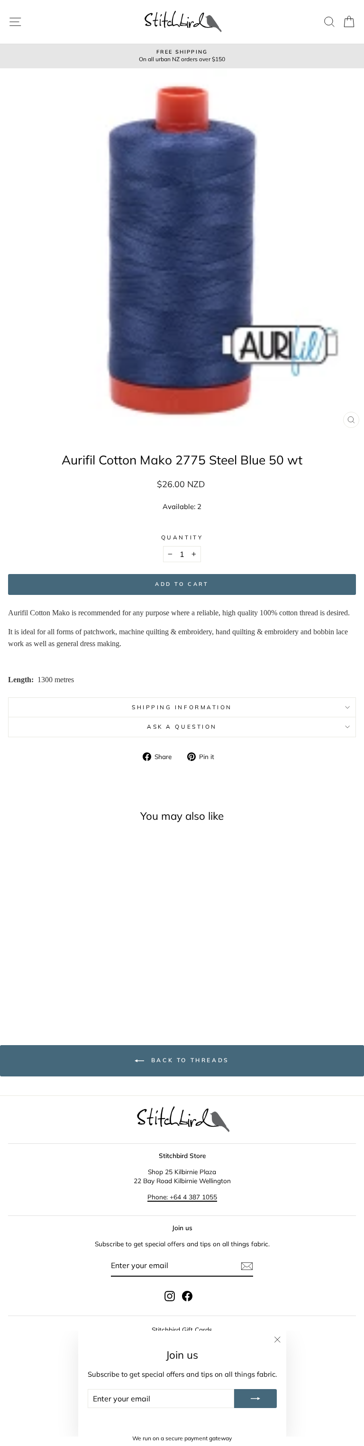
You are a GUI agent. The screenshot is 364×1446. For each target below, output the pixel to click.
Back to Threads (188, 1060)
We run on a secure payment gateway (182, 1438)
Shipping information (182, 707)
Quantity (182, 537)
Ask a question (182, 726)
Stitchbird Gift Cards (182, 1330)
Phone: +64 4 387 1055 (182, 1197)
